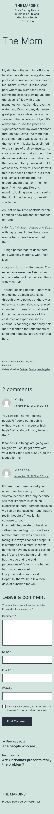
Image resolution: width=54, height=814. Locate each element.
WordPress (33, 801)
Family (32, 369)
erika (8, 365)
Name (6, 651)
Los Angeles (43, 369)
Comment (9, 616)
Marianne (22, 470)
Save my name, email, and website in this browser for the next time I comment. (29, 708)
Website (7, 688)
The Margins (27, 5)
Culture (24, 369)
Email (6, 670)
